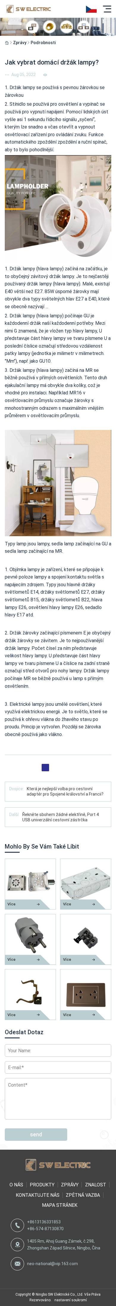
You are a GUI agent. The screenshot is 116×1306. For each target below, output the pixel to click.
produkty (42, 1185)
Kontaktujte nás (37, 1195)
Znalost (95, 1185)
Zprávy (19, 42)
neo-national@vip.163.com (52, 1263)
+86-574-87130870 (45, 1228)
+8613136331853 (44, 1222)
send (36, 1134)
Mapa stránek (59, 1205)
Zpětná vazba (83, 1195)
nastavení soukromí (70, 1300)
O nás (16, 1185)
